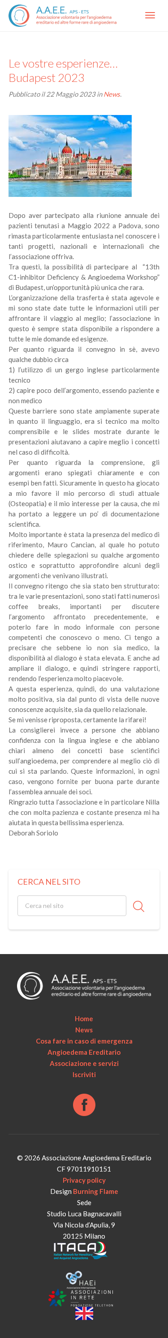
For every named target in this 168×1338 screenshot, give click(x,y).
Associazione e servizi (84, 1063)
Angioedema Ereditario (84, 1052)
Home (84, 1018)
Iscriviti (84, 1074)
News (111, 94)
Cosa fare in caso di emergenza (84, 1041)
